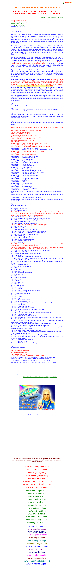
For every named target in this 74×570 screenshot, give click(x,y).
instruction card (52, 74)
